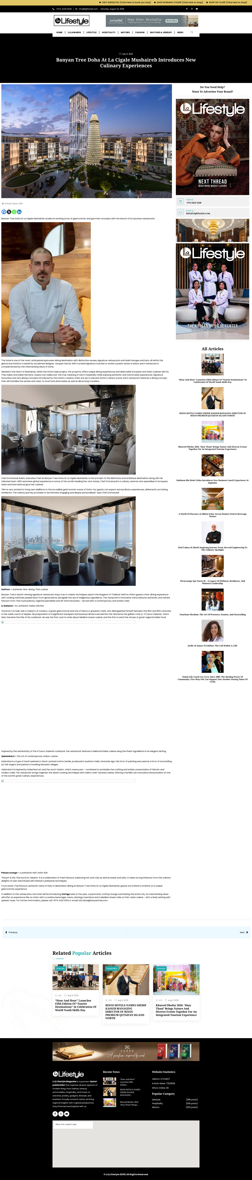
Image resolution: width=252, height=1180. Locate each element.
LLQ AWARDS (74, 32)
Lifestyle (60, 968)
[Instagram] (192, 9)
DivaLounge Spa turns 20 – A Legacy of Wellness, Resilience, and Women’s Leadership (212, 582)
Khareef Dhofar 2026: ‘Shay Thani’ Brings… (129, 1104)
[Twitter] (61, 1114)
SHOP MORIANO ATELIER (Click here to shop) (127, 2)
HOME (59, 32)
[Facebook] (187, 9)
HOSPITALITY (108, 32)
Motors (155, 1107)
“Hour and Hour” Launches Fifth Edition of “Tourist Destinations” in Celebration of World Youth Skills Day (212, 380)
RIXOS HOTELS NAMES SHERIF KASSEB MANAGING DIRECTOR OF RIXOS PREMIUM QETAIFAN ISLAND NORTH (212, 414)
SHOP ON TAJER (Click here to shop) (175, 2)
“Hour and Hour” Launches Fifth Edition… (127, 1082)
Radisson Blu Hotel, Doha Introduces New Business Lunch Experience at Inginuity (213, 481)
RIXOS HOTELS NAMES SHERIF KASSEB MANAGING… (130, 1092)
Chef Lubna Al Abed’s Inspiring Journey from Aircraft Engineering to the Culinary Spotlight (212, 548)
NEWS (180, 32)
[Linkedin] (19, 212)
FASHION (140, 32)
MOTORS (125, 32)
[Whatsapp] (14, 212)
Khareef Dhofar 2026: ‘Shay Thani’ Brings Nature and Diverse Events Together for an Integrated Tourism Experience (212, 447)
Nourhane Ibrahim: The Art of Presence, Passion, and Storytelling (213, 614)
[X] (9, 212)
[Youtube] (197, 9)
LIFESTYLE (91, 32)
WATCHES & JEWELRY (161, 32)
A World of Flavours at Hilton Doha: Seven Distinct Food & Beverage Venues (212, 515)
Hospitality (112, 968)
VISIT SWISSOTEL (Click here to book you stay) (73, 2)
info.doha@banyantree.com (93, 900)
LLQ (59, 995)
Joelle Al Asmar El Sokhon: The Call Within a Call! (212, 645)
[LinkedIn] (66, 1114)
